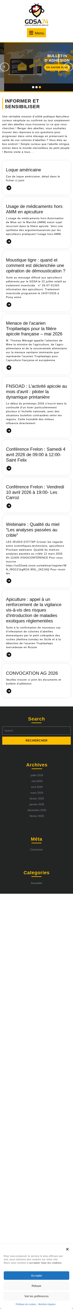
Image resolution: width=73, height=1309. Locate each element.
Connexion (36, 841)
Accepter (36, 1275)
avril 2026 (37, 778)
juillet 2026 (37, 767)
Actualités (36, 875)
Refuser (36, 1285)
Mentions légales (47, 1304)
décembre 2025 (37, 802)
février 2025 (37, 808)
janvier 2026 (37, 796)
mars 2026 (37, 784)
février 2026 (37, 790)
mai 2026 (36, 773)
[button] (67, 1249)
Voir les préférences (36, 1296)
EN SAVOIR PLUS (43, 68)
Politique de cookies (26, 1304)
